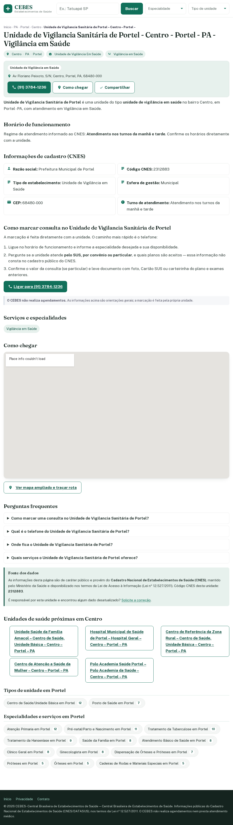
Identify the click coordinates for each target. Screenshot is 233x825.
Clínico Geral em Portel (28, 752)
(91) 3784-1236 (32, 87)
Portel (24, 27)
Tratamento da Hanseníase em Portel (39, 740)
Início (7, 27)
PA (16, 27)
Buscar (131, 8)
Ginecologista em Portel (82, 752)
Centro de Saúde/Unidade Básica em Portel (44, 703)
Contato (43, 799)
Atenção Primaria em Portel (32, 729)
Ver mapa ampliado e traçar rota (46, 487)
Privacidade (24, 799)
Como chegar (75, 87)
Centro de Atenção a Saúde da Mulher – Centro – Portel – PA (42, 667)
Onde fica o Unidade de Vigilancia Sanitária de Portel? (62, 544)
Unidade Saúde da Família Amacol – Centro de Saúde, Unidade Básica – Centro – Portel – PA (39, 641)
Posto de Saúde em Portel (116, 703)
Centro (36, 27)
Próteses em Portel (25, 763)
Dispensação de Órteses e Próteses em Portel (153, 752)
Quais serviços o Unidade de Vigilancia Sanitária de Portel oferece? (74, 557)
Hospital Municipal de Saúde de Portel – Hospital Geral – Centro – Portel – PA (117, 638)
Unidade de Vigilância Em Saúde (77, 54)
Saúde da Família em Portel (106, 740)
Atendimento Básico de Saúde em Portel (177, 740)
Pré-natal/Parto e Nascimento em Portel (102, 729)
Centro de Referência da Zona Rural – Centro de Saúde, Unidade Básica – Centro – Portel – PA (194, 641)
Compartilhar (117, 87)
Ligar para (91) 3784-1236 (38, 286)
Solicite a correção (136, 600)
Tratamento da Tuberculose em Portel (181, 729)
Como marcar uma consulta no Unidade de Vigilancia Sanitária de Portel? (80, 518)
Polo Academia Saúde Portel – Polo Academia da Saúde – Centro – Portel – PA (118, 670)
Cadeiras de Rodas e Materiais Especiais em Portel (141, 763)
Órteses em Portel (71, 763)
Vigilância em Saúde (128, 54)
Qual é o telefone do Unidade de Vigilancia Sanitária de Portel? (70, 531)
